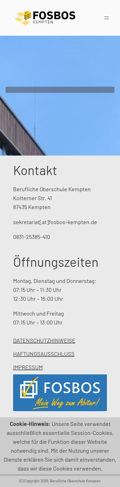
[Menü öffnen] (106, 17)
